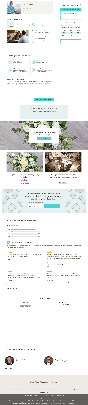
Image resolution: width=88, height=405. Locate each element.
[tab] (10, 25)
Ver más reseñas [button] (12, 288)
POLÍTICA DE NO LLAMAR (78, 389)
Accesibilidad (66, 389)
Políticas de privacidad (37, 389)
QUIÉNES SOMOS (7, 389)
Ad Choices (44, 392)
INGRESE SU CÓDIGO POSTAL (36, 202)
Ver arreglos (24, 183)
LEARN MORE (44, 114)
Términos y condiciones (53, 389)
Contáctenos (17, 389)
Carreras (26, 389)
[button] (26, 11)
